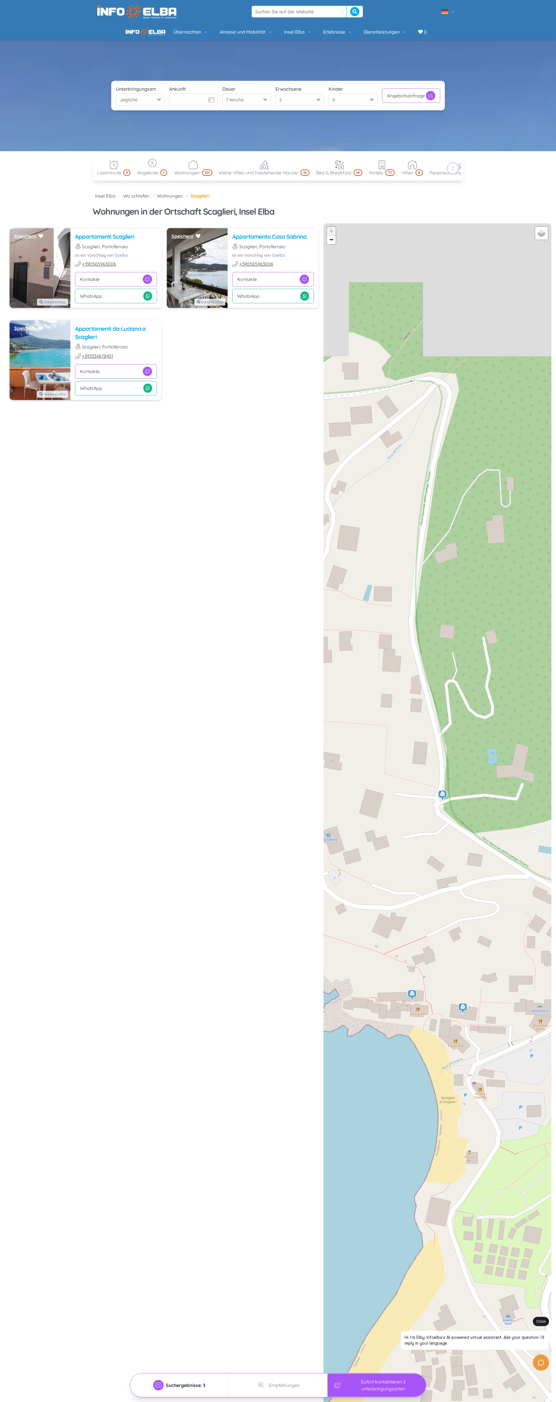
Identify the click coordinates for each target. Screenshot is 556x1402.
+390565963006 (99, 268)
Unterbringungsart (136, 93)
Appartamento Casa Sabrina (269, 241)
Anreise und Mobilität (223, 34)
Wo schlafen (136, 200)
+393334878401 (97, 361)
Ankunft (177, 93)
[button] (443, 800)
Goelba (121, 259)
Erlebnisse (314, 34)
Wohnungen (170, 200)
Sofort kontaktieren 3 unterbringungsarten (383, 1385)
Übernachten (168, 34)
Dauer (228, 93)
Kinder (336, 93)
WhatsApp (91, 301)
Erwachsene (288, 93)
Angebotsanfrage (406, 100)
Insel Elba (274, 34)
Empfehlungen (284, 1385)
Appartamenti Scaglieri (104, 241)
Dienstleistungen (362, 34)
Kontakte (90, 284)
